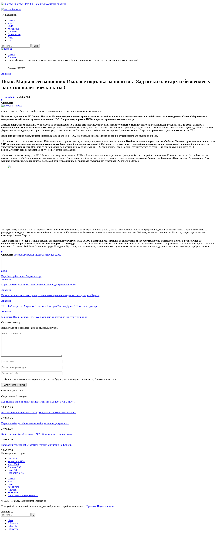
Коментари (14, 28)
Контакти (13, 492)
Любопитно (14, 34)
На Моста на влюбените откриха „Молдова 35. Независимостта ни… (38, 412)
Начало (11, 20)
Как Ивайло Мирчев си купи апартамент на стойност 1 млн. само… (38, 401)
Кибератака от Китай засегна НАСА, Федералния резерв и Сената (37, 434)
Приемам (91, 506)
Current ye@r (9, 390)
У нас (11, 23)
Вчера (11, 40)
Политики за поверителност (23, 495)
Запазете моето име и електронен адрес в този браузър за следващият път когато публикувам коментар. (60, 379)
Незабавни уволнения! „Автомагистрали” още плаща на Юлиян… (37, 445)
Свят (10, 25)
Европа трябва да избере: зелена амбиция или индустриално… (35, 423)
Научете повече (105, 506)
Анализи (12, 31)
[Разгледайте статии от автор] (7, 268)
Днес (10, 37)
